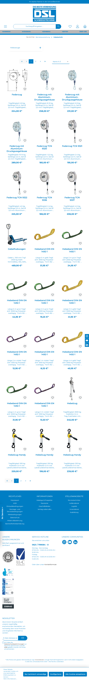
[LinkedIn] (75, 542)
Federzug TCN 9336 (44, 198)
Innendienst (74, 509)
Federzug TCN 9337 (72, 198)
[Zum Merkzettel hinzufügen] (24, 89)
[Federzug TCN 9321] (72, 131)
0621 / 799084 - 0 (40, 545)
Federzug (17, 94)
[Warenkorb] (84, 26)
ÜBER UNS (83, 31)
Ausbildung (74, 512)
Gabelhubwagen (17, 249)
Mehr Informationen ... (10, 679)
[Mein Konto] (77, 26)
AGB (15, 503)
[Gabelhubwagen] (16, 234)
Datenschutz (14, 517)
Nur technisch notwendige (35, 674)
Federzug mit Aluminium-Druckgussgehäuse (44, 97)
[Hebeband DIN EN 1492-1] (44, 234)
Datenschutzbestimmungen (14, 644)
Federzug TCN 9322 (17, 197)
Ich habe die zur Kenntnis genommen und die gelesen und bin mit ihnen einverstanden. (15, 646)
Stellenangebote (74, 496)
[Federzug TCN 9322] (16, 183)
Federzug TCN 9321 (72, 146)
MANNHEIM (6, 31)
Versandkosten (39, 660)
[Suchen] (58, 26)
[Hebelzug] (72, 388)
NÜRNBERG (46, 31)
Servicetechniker (74, 500)
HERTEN (65, 31)
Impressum (15, 500)
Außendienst (74, 503)
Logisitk (74, 506)
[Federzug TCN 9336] (44, 183)
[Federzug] (16, 80)
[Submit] (22, 638)
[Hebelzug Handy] (16, 440)
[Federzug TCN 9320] (44, 131)
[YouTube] (69, 542)
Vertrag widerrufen (44, 509)
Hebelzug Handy (17, 455)
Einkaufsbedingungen (15, 506)
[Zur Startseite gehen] (44, 14)
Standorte (44, 503)
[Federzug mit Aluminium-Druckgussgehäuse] (44, 80)
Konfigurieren (55, 674)
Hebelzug (72, 403)
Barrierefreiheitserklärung (14, 524)
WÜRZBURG (26, 31)
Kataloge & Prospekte (44, 500)
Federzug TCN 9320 (44, 147)
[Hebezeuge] (26, 43)
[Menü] (5, 26)
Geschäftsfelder (44, 506)
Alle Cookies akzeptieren (75, 674)
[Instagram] (64, 542)
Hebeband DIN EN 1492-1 (44, 250)
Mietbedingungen (15, 514)
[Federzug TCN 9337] (72, 183)
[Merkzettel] (70, 26)
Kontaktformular (50, 564)
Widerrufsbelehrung (14, 520)
